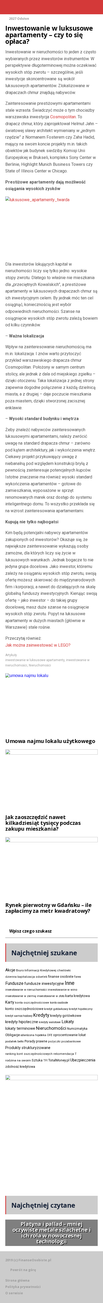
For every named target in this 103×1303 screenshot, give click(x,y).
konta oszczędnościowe (32, 1002)
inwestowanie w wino (62, 989)
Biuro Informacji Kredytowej (36, 970)
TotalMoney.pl (58, 1060)
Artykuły (11, 655)
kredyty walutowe (50, 1022)
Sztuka (37, 1060)
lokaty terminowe (20, 1028)
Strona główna (17, 1280)
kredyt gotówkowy (56, 1009)
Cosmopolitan (63, 116)
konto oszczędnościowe (24, 1009)
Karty (9, 1002)
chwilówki (64, 970)
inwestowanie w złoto (50, 996)
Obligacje (12, 1035)
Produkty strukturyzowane (27, 1048)
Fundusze (14, 983)
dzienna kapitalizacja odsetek (26, 977)
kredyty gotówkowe (65, 1016)
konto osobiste (59, 1002)
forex (77, 977)
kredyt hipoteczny (80, 1009)
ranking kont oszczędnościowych (29, 1054)
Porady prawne (36, 1041)
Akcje (10, 970)
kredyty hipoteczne (21, 1021)
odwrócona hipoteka (33, 1035)
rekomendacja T (65, 1054)
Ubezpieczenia (82, 1060)
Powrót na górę (23, 1270)
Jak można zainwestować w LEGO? (38, 645)
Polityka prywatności (23, 1287)
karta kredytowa (77, 996)
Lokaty (68, 1021)
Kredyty (41, 1015)
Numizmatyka (77, 1029)
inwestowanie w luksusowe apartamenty (34, 660)
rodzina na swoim (18, 1060)
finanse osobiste (60, 977)
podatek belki (14, 1041)
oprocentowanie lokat (69, 1035)
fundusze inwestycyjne (44, 983)
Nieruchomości (40, 665)
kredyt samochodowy (18, 1016)
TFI (45, 1060)
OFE (49, 1035)
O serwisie (14, 1293)
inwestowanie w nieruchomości (26, 989)
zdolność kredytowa (20, 1067)
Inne (69, 983)
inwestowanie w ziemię (20, 996)
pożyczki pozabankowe (64, 1041)
